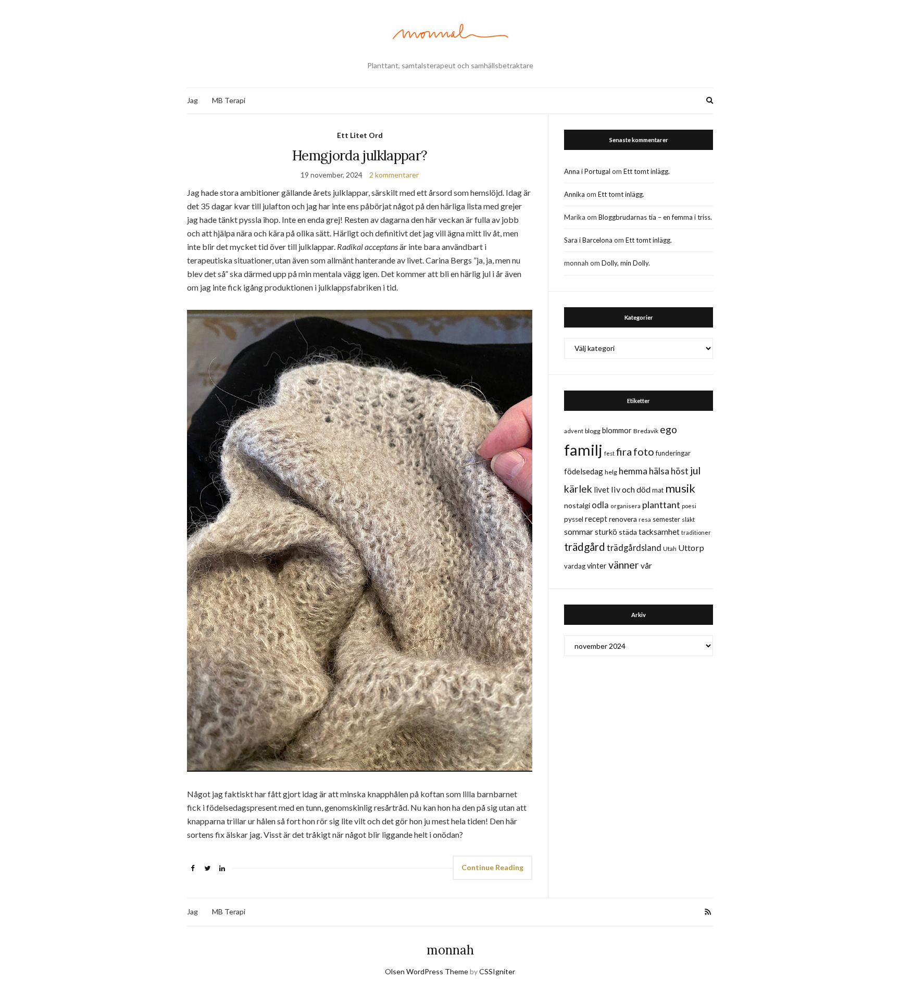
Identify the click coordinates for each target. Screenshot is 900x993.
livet (601, 489)
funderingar (673, 453)
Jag (192, 100)
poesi (689, 505)
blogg (593, 431)
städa (628, 531)
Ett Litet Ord (360, 135)
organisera (625, 505)
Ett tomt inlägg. (646, 171)
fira (624, 451)
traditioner (696, 532)
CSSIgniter (497, 971)
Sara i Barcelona (588, 240)
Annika (574, 194)
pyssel (573, 519)
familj (583, 450)
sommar (578, 531)
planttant (661, 504)
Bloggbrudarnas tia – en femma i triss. (655, 217)
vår (646, 565)
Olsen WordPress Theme (426, 971)
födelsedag (583, 471)
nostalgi (577, 505)
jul (695, 470)
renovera (623, 518)
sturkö (606, 531)
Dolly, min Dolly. (626, 263)
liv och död (631, 489)
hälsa (659, 471)
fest (609, 453)
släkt (688, 519)
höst (680, 471)
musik (680, 488)
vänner (623, 564)
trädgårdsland (634, 547)
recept (596, 518)
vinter (597, 565)
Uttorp (691, 547)
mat (658, 490)
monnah (450, 950)
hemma (633, 471)
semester (666, 519)
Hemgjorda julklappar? (359, 155)
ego (668, 429)
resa (645, 519)
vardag (574, 566)
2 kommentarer (394, 174)
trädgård (584, 547)
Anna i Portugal (587, 171)
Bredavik (645, 431)
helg (611, 472)
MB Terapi (228, 100)
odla (600, 505)
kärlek (578, 489)
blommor (617, 430)
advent (573, 431)
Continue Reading (492, 867)
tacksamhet (659, 531)
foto (643, 451)
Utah (670, 548)
